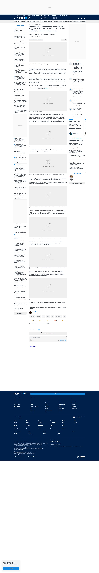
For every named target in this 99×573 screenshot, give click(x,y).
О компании (16, 402)
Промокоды (64, 15)
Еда (31, 408)
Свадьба (48, 316)
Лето (46, 404)
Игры (69, 15)
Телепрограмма (39, 15)
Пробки (49, 18)
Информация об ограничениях (55, 441)
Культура (47, 402)
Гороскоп (49, 15)
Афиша (44, 15)
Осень (60, 400)
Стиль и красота (75, 400)
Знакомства (24, 15)
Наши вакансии (17, 404)
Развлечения (61, 408)
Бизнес (31, 400)
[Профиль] (84, 18)
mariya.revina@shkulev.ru (18, 454)
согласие (6, 565)
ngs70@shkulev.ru (27, 447)
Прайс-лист (16, 400)
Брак (52, 316)
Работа (60, 406)
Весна (31, 402)
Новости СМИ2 (32, 346)
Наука (46, 408)
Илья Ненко (35, 311)
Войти (33, 340)
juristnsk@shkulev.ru (40, 448)
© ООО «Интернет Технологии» (32, 456)
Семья (60, 412)
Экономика (74, 406)
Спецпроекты (74, 408)
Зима (46, 399)
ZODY (60, 15)
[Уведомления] (81, 18)
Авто (31, 399)
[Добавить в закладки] (62, 40)
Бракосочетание (58, 316)
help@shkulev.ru (21, 449)
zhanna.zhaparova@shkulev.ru (19, 452)
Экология (73, 404)
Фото (43, 316)
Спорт (73, 399)
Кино (64, 316)
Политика (61, 402)
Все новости (20, 25)
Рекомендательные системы (55, 444)
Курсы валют (55, 15)
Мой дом (47, 406)
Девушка (38, 316)
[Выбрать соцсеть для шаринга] (65, 40)
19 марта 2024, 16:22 (32, 36)
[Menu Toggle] (14, 18)
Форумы (33, 15)
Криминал (47, 400)
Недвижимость (17, 15)
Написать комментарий (37, 39)
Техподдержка (17, 406)
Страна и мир (74, 402)
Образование (48, 412)
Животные (32, 410)
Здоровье (32, 412)
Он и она (60, 399)
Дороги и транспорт (34, 406)
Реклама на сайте (17, 399)
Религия (60, 410)
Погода (29, 15)
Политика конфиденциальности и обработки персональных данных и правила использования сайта (66, 446)
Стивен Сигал (32, 316)
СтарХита (47, 88)
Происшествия (62, 404)
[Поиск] (78, 18)
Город (31, 404)
